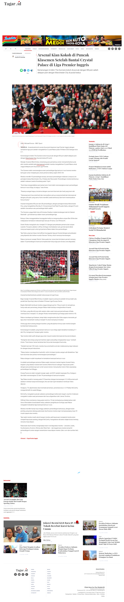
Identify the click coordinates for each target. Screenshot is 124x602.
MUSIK (48, 580)
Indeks (103, 596)
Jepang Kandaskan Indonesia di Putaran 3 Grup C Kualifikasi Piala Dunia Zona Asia (99, 177)
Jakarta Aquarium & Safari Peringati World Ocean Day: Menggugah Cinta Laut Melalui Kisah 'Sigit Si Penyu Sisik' (109, 541)
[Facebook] (109, 49)
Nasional (60, 545)
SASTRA (33, 586)
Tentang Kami (68, 594)
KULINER (49, 575)
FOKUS (35, 49)
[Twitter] (112, 49)
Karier (98, 594)
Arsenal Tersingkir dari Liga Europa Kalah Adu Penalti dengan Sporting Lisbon (15, 501)
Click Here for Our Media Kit (94, 587)
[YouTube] (116, 49)
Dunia (20, 545)
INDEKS (97, 49)
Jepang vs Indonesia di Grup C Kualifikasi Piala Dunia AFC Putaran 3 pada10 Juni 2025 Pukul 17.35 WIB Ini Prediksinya (100, 147)
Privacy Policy (80, 594)
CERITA (32, 582)
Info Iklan (102, 594)
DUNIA (32, 569)
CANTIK (49, 571)
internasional (41, 164)
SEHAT (48, 569)
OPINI (32, 584)
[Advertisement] (62, 20)
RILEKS (48, 584)
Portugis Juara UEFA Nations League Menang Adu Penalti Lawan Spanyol (98, 158)
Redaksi (75, 594)
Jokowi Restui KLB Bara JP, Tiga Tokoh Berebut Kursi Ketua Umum (61, 525)
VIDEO (82, 49)
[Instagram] (119, 49)
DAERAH (33, 573)
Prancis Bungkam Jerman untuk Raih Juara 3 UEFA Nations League (100, 167)
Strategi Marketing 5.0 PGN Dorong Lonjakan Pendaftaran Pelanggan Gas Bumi (109, 555)
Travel (100, 536)
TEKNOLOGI (62, 49)
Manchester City (31, 158)
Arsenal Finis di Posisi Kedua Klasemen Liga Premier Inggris (99, 249)
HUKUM (33, 575)
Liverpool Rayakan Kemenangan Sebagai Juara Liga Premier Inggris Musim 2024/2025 (100, 277)
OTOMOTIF (54, 49)
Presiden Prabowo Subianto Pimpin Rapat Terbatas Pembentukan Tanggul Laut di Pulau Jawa (68, 550)
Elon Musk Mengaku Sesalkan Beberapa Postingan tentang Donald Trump (29, 549)
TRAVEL (49, 573)
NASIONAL (6, 518)
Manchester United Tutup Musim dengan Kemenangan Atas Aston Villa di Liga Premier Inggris (100, 267)
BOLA (32, 578)
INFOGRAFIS (89, 49)
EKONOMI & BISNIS (44, 49)
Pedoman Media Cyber (90, 594)
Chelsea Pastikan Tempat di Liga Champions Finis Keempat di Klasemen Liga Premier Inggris (100, 240)
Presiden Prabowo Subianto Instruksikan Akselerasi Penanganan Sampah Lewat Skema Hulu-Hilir (108, 526)
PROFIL (32, 580)
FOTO (77, 49)
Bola (28, 73)
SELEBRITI (49, 578)
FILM (48, 582)
